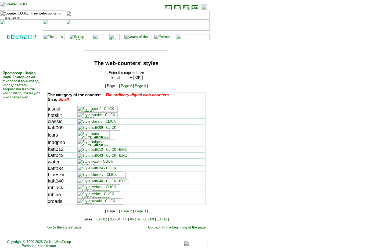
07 (139, 219)
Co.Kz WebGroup (57, 242)
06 (132, 219)
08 (145, 219)
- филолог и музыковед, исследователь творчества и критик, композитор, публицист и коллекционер (21, 85)
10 (159, 219)
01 (98, 219)
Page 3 (140, 86)
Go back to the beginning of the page (177, 227)
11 (165, 219)
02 (105, 219)
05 (125, 219)
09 (152, 219)
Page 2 (126, 86)
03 (112, 219)
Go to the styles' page (64, 227)
